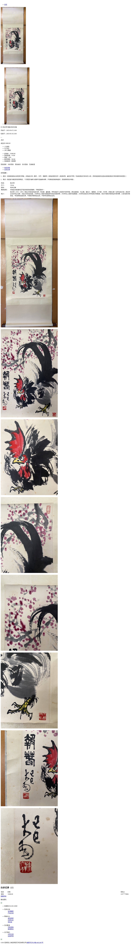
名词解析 (11, 911)
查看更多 (3, 896)
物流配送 (11, 929)
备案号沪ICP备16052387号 (35, 942)
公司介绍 (11, 934)
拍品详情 (7, 167)
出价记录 (7, 169)
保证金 (10, 922)
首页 (5, 4)
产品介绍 (11, 913)
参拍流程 (11, 918)
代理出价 (11, 920)
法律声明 (11, 936)
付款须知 (11, 927)
